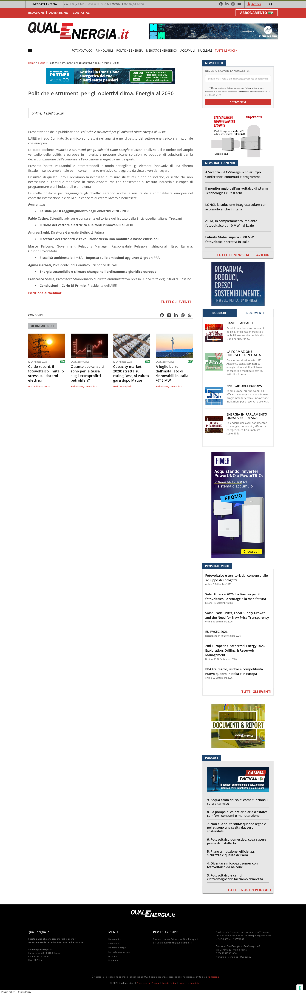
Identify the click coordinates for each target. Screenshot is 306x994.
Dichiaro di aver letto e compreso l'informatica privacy (238, 88)
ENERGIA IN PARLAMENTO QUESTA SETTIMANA (246, 416)
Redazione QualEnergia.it (84, 386)
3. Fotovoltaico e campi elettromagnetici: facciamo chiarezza (235, 877)
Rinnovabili (104, 50)
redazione (213, 976)
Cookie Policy (169, 982)
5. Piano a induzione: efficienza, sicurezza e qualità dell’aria (231, 853)
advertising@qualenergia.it (177, 942)
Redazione (36, 12)
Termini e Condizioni (190, 982)
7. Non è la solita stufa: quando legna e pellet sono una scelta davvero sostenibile (236, 827)
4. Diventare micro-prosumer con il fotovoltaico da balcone (233, 865)
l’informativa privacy (247, 91)
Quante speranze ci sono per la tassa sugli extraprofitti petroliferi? (87, 373)
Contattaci (81, 12)
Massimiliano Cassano (39, 386)
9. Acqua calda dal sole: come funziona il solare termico (237, 802)
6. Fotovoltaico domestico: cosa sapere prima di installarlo (236, 841)
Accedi (256, 4)
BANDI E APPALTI (239, 323)
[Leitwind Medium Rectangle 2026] (238, 283)
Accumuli (187, 50)
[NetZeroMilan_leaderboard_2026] (213, 31)
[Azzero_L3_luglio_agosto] (110, 76)
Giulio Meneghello (122, 386)
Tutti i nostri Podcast (249, 889)
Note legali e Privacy (148, 982)
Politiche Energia (129, 50)
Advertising (58, 12)
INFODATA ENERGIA (44, 4)
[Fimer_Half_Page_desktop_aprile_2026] (238, 504)
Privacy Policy (8, 992)
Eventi (42, 63)
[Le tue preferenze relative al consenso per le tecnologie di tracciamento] (299, 987)
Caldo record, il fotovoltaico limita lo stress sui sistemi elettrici (46, 373)
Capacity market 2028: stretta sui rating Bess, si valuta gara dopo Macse (131, 373)
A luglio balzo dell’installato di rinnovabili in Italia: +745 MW (172, 373)
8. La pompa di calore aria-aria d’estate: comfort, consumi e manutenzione (237, 814)
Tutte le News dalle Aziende (244, 254)
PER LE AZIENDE (165, 932)
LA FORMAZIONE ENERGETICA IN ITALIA (243, 353)
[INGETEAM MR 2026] (238, 135)
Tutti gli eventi (176, 301)
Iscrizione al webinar (44, 293)
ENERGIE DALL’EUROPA (244, 385)
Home (31, 63)
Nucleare (205, 50)
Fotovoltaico (82, 50)
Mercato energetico (161, 50)
